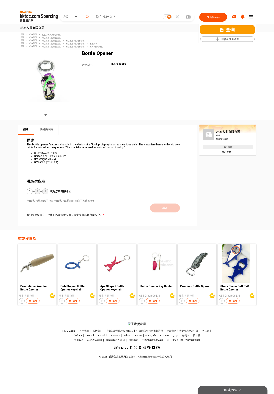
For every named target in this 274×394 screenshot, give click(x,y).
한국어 (185, 335)
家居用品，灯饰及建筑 (51, 38)
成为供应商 (213, 17)
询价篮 (232, 390)
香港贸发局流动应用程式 (119, 330)
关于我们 (84, 330)
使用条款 (79, 340)
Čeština (78, 335)
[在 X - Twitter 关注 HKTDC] (135, 347)
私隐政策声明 (94, 340)
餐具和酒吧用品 (96, 47)
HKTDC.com (68, 330)
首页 (22, 34)
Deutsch (90, 335)
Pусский (164, 335)
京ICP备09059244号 (152, 340)
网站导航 (133, 340)
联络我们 (97, 330)
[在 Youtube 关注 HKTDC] (153, 347)
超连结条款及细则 (115, 340)
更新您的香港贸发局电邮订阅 (182, 330)
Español (102, 335)
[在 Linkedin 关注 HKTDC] (140, 347)
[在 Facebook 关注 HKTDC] (131, 347)
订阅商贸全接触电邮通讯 (149, 330)
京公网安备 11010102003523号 (183, 340)
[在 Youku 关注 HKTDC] (158, 347)
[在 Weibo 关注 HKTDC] (144, 347)
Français (115, 335)
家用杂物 (93, 44)
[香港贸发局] (137, 324)
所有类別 (33, 34)
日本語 (196, 335)
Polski (138, 335)
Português (150, 335)
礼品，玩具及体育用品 (51, 35)
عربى (175, 335)
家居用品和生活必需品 (75, 41)
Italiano (127, 335)
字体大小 (207, 330)
